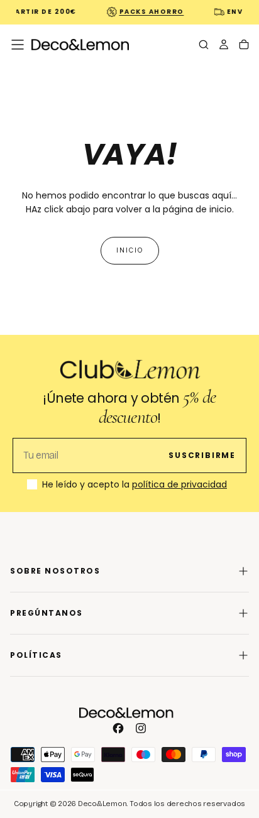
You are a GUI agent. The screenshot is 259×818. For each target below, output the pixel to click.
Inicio (129, 250)
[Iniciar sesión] (224, 46)
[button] (17, 44)
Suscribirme (202, 455)
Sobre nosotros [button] (55, 570)
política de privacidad (179, 484)
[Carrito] (244, 46)
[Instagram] (141, 728)
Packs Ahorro (149, 11)
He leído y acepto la (134, 485)
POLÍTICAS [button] (36, 655)
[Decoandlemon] (126, 713)
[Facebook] (118, 728)
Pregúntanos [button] (46, 613)
